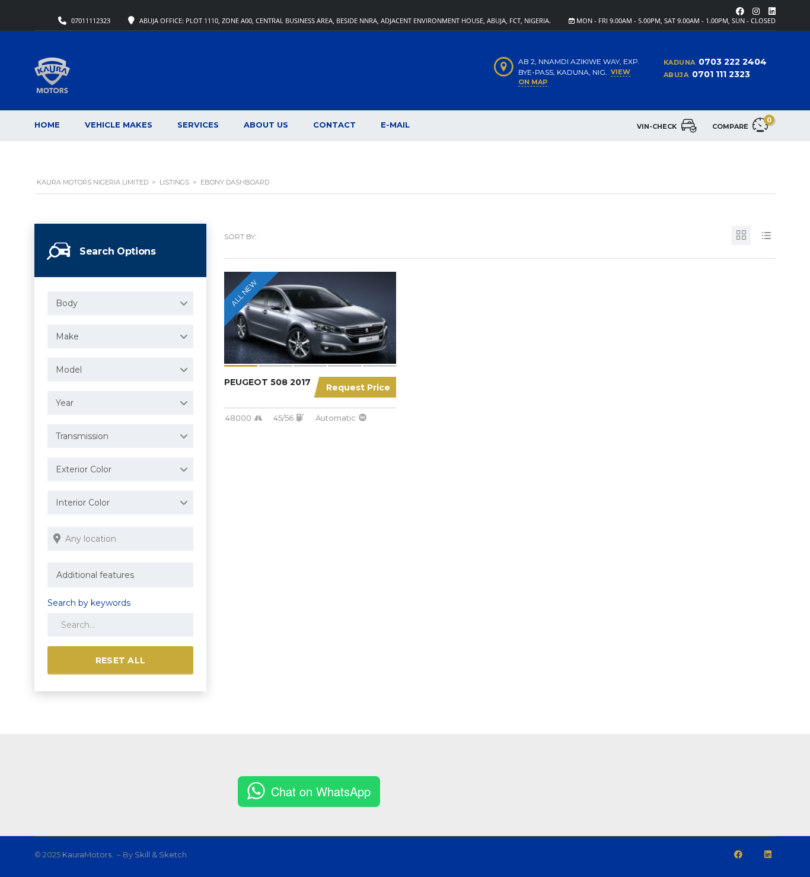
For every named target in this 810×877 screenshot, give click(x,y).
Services (198, 124)
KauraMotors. (88, 854)
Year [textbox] (65, 403)
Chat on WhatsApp (321, 791)
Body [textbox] (67, 303)
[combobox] (120, 303)
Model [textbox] (69, 369)
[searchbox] (120, 575)
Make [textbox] (67, 336)
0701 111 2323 (721, 74)
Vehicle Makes (118, 124)
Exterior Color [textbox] (83, 469)
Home (47, 124)
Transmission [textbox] (82, 436)
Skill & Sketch (161, 854)
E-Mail (395, 124)
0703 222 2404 (733, 61)
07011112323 (90, 20)
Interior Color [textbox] (83, 502)
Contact (334, 124)
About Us (266, 124)
